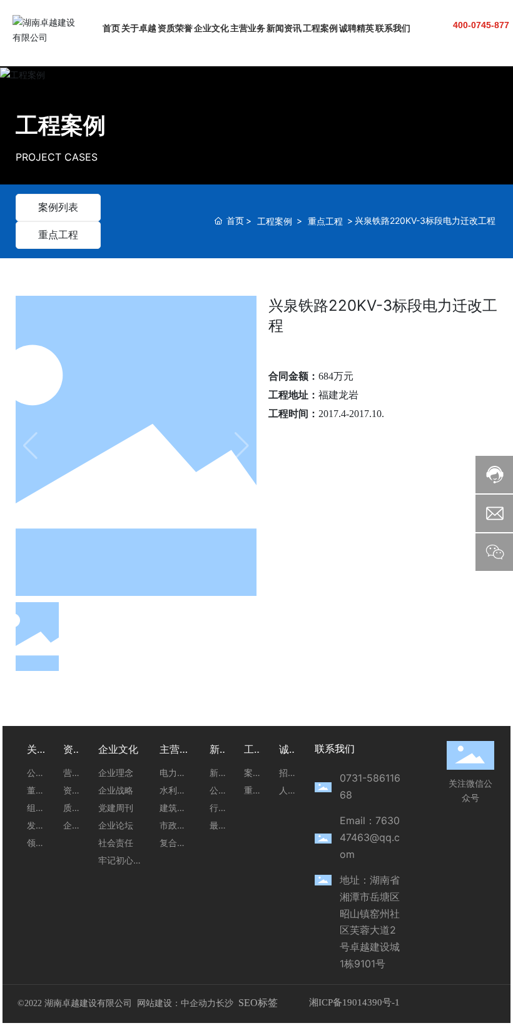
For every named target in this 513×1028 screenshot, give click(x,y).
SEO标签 (258, 1002)
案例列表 (58, 207)
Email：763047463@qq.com (370, 837)
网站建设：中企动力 (176, 1003)
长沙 (224, 1003)
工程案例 (61, 125)
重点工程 (58, 234)
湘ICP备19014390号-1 (354, 1002)
